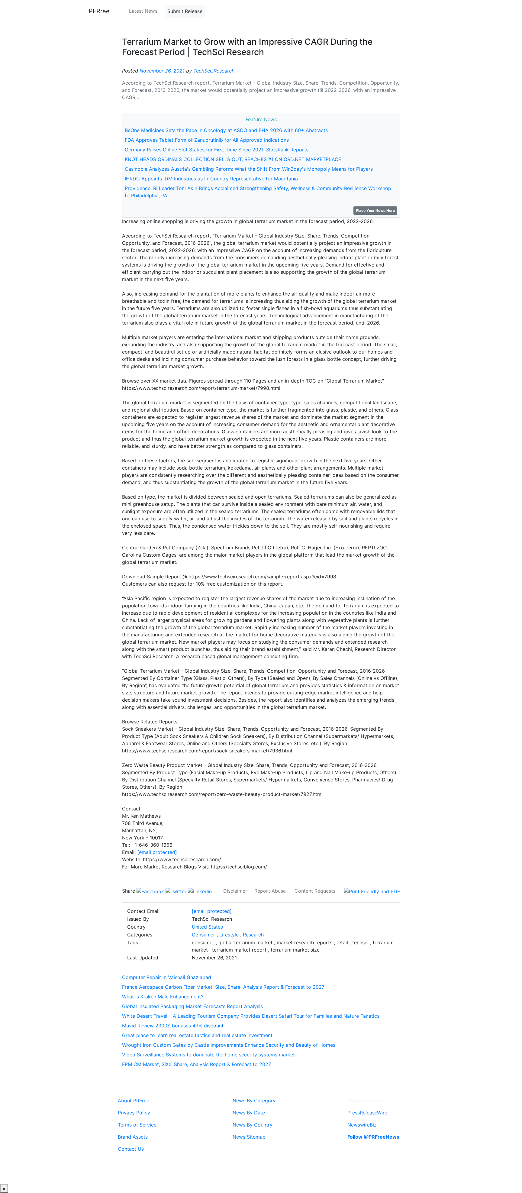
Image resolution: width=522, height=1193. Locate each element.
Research (253, 935)
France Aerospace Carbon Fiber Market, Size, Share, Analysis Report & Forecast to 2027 (223, 987)
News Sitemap (249, 1137)
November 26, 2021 (162, 71)
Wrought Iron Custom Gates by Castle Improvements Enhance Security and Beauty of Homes (228, 1045)
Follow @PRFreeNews (373, 1137)
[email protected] (157, 852)
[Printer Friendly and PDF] (372, 891)
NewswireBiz (362, 1125)
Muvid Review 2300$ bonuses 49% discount (173, 1026)
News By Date (249, 1113)
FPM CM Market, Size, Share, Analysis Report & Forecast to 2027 (196, 1064)
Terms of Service (137, 1125)
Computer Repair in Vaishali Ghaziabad (166, 977)
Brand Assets (133, 1137)
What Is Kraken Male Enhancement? (162, 997)
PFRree (99, 11)
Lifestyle (229, 935)
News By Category (254, 1101)
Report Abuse (270, 891)
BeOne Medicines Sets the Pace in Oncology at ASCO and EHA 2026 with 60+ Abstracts (226, 130)
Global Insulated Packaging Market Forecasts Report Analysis (192, 1006)
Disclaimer (235, 891)
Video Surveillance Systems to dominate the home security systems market (208, 1055)
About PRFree (133, 1101)
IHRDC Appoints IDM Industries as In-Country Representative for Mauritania (211, 179)
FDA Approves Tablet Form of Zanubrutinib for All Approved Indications (207, 140)
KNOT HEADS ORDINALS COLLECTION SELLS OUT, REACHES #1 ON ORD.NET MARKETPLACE (233, 159)
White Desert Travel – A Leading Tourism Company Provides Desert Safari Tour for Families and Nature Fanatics (250, 1016)
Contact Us (131, 1149)
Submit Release (184, 11)
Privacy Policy (134, 1113)
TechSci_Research (213, 71)
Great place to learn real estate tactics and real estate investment (197, 1035)
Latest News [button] (143, 11)
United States (207, 927)
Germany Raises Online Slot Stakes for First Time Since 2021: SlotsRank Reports (216, 150)
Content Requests (315, 891)
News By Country (252, 1125)
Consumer (203, 935)
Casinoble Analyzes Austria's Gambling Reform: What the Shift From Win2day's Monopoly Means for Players (249, 169)
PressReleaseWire (367, 1113)
